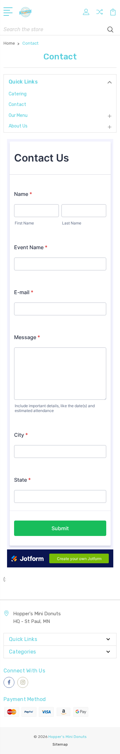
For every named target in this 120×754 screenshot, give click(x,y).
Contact (17, 104)
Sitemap (60, 744)
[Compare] (99, 14)
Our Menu (18, 115)
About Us (18, 126)
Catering (18, 94)
